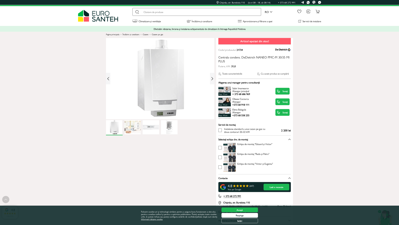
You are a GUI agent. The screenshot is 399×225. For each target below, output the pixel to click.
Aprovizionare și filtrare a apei (257, 21)
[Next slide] (212, 78)
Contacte (223, 178)
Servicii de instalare (312, 21)
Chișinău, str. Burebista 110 (245, 2)
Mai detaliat (245, 91)
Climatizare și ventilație (150, 21)
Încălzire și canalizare (202, 21)
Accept (240, 209)
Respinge (240, 215)
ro (267, 12)
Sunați (285, 91)
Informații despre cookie (152, 219)
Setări (239, 220)
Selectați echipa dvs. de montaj (233, 139)
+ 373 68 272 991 (287, 2)
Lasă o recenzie (276, 187)
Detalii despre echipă (247, 147)
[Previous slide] (108, 78)
